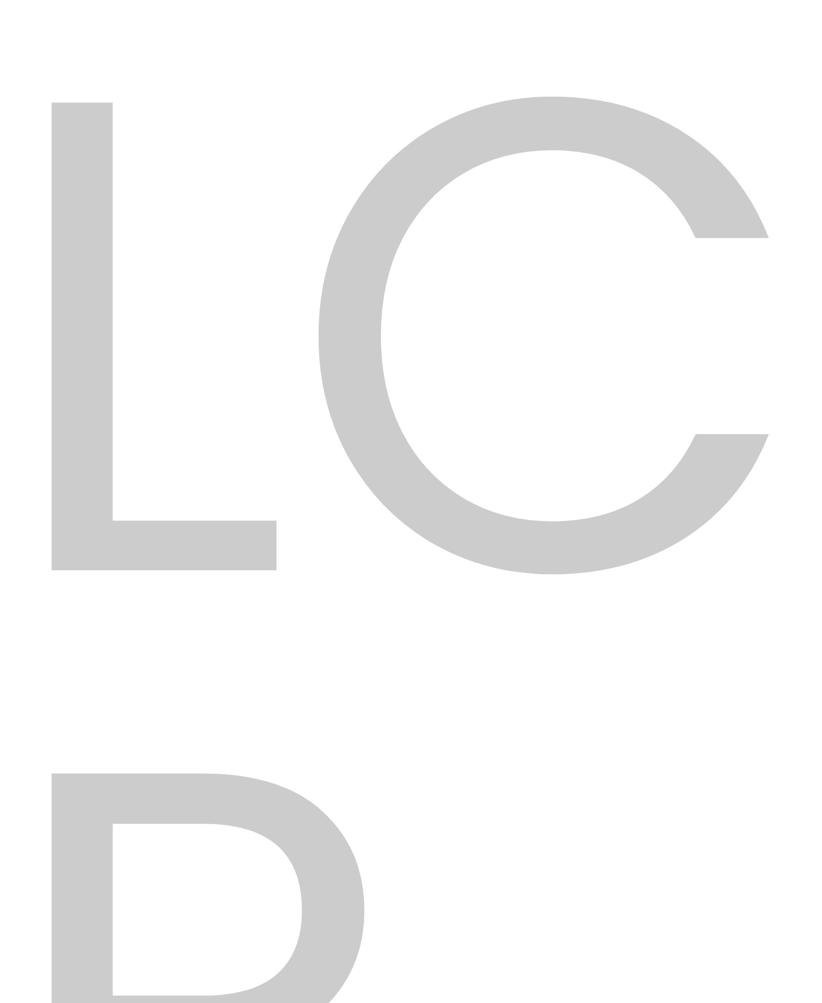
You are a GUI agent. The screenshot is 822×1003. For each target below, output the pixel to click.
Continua (691, 339)
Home (348, 228)
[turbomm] (193, 114)
